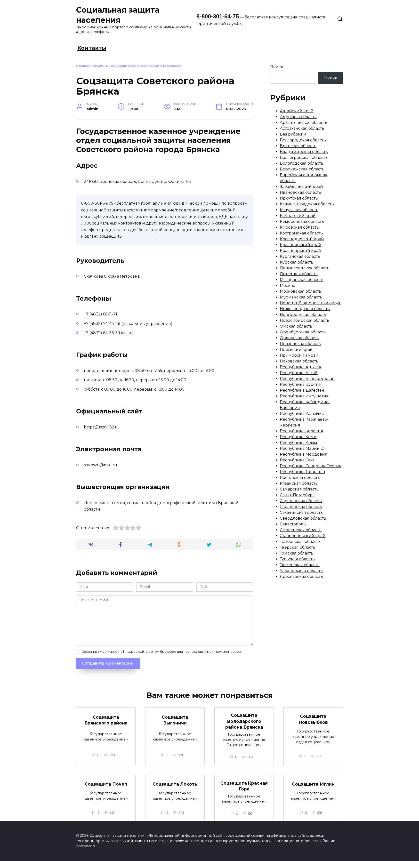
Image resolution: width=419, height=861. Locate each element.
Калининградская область (307, 204)
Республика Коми (298, 437)
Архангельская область (303, 122)
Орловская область (299, 338)
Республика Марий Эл (303, 448)
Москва (287, 285)
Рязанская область (299, 483)
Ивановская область (300, 192)
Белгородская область (303, 140)
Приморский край (299, 355)
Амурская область (298, 116)
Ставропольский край (302, 535)
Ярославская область (301, 576)
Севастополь (293, 524)
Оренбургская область (303, 332)
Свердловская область (303, 518)
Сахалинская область (301, 512)
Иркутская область (299, 198)
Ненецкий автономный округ (310, 303)
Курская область (296, 262)
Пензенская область (300, 343)
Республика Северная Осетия (310, 466)
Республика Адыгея (300, 367)
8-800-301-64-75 (217, 16)
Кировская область (299, 227)
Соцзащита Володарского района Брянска (244, 721)
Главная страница (92, 66)
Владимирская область (304, 151)
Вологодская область (301, 163)
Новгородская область (303, 314)
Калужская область (299, 210)
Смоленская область (301, 530)
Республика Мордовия (303, 454)
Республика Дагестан (302, 390)
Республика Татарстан (302, 471)
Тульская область (297, 559)
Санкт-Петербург (297, 495)
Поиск (276, 66)
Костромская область (301, 233)
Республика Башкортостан (307, 378)
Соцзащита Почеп (106, 783)
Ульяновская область (301, 570)
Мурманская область (301, 297)
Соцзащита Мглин (313, 783)
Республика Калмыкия (303, 413)
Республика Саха (297, 460)
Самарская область (299, 489)
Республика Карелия (301, 431)
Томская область (296, 553)
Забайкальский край (301, 186)
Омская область (296, 326)
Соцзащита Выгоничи (175, 720)
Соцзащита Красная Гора (244, 785)
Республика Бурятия (301, 384)
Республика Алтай (299, 372)
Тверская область (297, 547)
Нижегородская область (305, 308)
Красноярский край (300, 244)
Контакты (91, 48)
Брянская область (298, 146)
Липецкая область (299, 274)
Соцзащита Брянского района (106, 720)
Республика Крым (298, 442)
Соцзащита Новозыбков (313, 719)
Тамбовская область (300, 541)
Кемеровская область (302, 221)
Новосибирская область (304, 320)
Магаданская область (301, 279)
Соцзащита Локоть (175, 783)
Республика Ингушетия (304, 396)
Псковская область (299, 361)
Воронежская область (302, 169)
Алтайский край (297, 111)
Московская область (300, 291)
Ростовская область (300, 477)
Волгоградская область (304, 157)
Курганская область (300, 256)
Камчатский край (298, 215)
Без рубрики (293, 134)
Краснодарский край (302, 239)
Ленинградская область (304, 268)
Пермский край (296, 349)
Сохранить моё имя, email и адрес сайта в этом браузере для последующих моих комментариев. (162, 651)
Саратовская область (301, 501)
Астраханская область (302, 128)
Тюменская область (300, 565)
